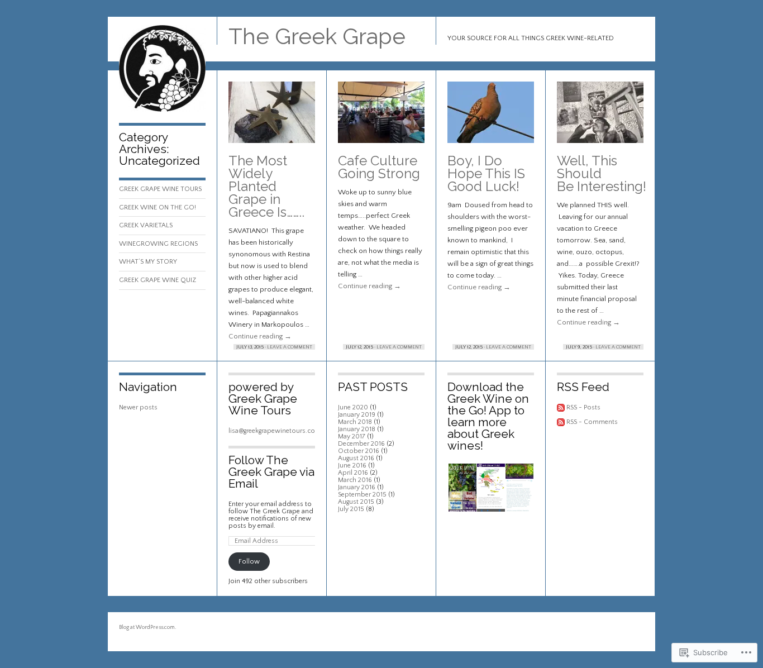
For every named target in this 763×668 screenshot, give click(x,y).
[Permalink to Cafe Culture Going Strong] (381, 117)
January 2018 (356, 429)
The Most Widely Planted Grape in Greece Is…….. (266, 186)
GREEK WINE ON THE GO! (157, 207)
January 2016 (356, 487)
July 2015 (351, 509)
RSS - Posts (583, 407)
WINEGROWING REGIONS (158, 243)
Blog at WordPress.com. (147, 627)
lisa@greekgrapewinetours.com (274, 431)
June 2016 (352, 465)
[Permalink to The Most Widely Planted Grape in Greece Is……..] (271, 117)
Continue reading (260, 336)
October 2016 (358, 451)
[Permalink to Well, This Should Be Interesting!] (600, 117)
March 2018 (355, 422)
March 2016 (355, 480)
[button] (461, 487)
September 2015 (362, 494)
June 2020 (353, 407)
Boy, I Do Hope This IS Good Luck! (486, 173)
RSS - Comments (592, 422)
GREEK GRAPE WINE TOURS (160, 189)
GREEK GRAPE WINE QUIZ (157, 280)
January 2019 (356, 414)
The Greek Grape (317, 36)
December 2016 (361, 443)
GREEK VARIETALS (146, 225)
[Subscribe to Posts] (561, 407)
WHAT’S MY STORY (148, 261)
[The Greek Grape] (162, 109)
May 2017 (351, 436)
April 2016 (353, 472)
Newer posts (138, 407)
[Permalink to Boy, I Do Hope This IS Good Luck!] (490, 117)
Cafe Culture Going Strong (379, 167)
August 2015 (356, 501)
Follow (249, 561)
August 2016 (356, 458)
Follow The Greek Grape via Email (271, 471)
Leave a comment (289, 347)
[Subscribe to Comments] (561, 422)
